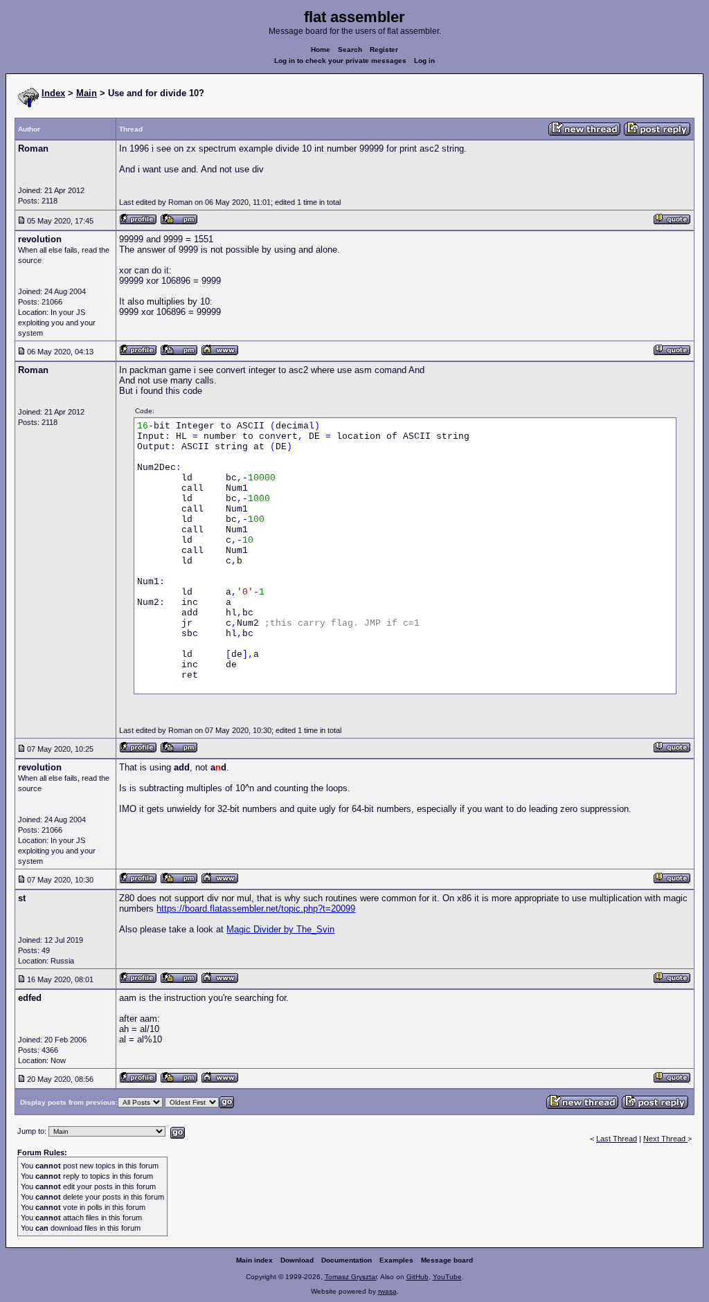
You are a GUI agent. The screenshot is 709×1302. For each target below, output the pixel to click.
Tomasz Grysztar (351, 1277)
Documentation (346, 1260)
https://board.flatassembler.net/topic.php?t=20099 (255, 908)
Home (320, 49)
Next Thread (665, 1138)
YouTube (447, 1277)
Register (384, 49)
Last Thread (616, 1138)
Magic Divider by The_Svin (280, 929)
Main (86, 93)
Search (350, 49)
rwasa (387, 1291)
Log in (424, 60)
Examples (396, 1260)
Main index (254, 1260)
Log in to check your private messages (340, 60)
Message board (447, 1260)
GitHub (417, 1277)
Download (297, 1260)
